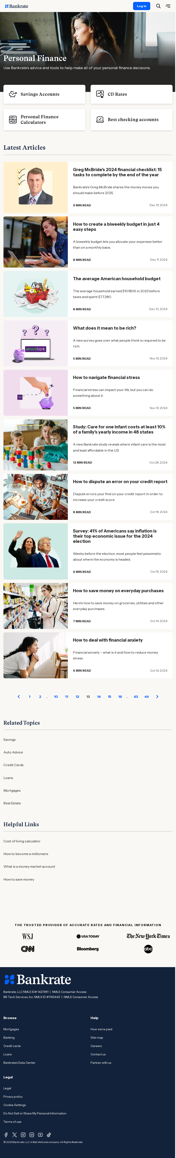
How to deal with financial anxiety (108, 640)
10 (56, 696)
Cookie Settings (14, 1105)
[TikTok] (49, 1134)
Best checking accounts (133, 119)
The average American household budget (117, 278)
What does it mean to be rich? (104, 328)
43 (136, 696)
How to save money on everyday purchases (118, 590)
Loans (8, 778)
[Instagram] (23, 1134)
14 (99, 696)
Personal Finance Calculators (40, 119)
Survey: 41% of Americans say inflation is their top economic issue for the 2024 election (115, 536)
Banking (9, 1037)
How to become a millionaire (25, 854)
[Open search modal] (158, 6)
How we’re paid (101, 1029)
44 (146, 696)
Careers (96, 1046)
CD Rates (117, 94)
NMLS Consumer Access (69, 992)
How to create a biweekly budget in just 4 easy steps (116, 227)
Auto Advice (13, 752)
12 (77, 696)
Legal (7, 1088)
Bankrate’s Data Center (19, 1063)
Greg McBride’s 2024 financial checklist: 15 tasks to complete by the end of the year (117, 172)
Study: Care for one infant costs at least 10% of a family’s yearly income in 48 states (119, 429)
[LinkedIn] (31, 1134)
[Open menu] (168, 6)
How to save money (18, 879)
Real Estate (12, 803)
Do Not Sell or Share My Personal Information (34, 1113)
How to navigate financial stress (106, 377)
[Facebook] (6, 1134)
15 (109, 696)
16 (120, 696)
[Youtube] (40, 1134)
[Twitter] (14, 1134)
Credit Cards (13, 765)
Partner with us (101, 1063)
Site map (97, 1037)
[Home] (19, 6)
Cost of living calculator (22, 841)
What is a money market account (29, 866)
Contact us (98, 1054)
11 (66, 696)
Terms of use (12, 1122)
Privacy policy (13, 1097)
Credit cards (12, 1046)
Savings (9, 739)
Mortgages (12, 790)
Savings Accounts (40, 94)
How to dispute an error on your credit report (120, 481)
